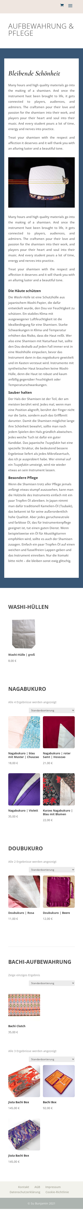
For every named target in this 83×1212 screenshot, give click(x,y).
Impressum (53, 1187)
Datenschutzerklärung (25, 1192)
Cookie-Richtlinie (57, 1192)
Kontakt (23, 1187)
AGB (37, 1187)
